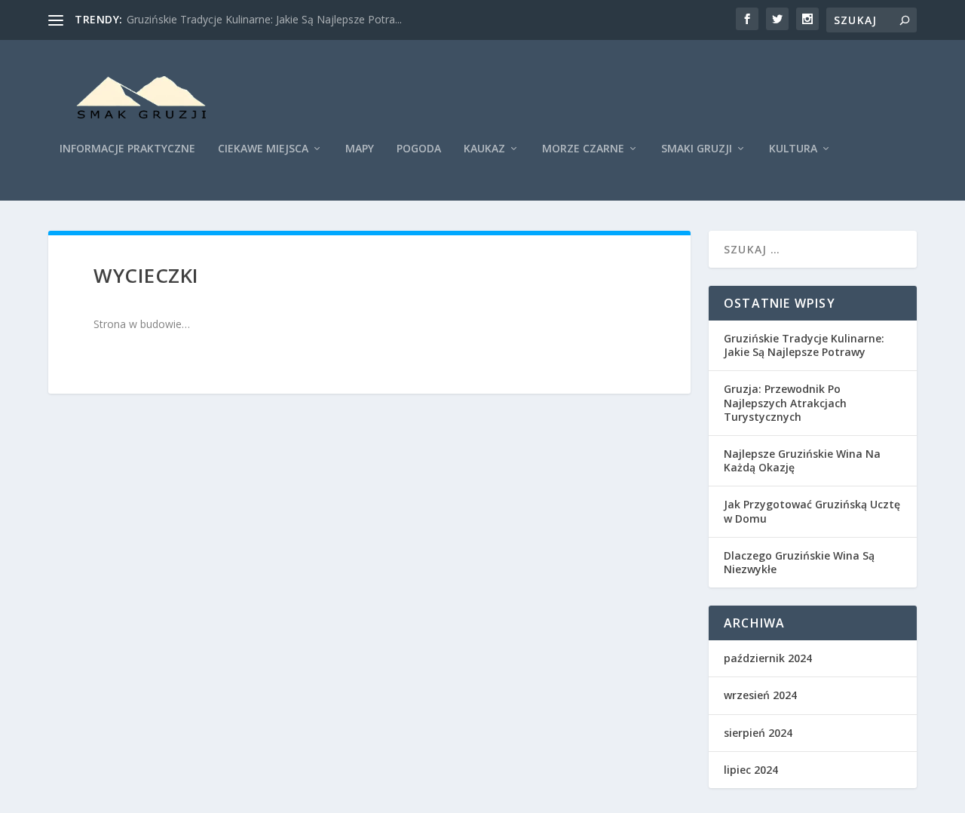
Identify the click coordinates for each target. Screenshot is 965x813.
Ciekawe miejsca (263, 149)
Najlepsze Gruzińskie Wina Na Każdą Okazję (802, 460)
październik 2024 (768, 658)
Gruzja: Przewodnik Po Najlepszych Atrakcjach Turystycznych (785, 402)
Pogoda (419, 149)
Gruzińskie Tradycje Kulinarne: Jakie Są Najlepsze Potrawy (804, 345)
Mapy (359, 149)
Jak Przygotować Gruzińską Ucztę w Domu (812, 511)
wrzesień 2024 (760, 695)
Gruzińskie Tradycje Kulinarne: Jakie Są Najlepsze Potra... (264, 19)
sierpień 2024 (758, 733)
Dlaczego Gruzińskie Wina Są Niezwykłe (799, 562)
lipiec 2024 (751, 769)
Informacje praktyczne (127, 149)
